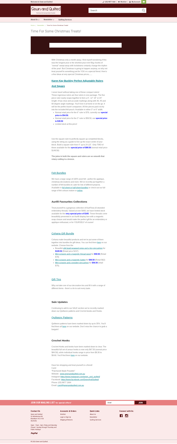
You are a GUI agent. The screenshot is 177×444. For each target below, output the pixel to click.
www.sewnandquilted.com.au (72, 374)
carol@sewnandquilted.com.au (70, 385)
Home (33, 25)
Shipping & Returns (66, 420)
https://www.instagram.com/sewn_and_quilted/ (80, 377)
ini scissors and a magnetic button (71, 260)
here (99, 242)
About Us (34, 19)
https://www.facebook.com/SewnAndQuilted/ (80, 380)
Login (62, 417)
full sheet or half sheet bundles (75, 188)
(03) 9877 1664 (110, 2)
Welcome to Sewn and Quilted (41, 2)
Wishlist (123, 2)
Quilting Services (65, 20)
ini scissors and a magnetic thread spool (74, 254)
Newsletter (48, 19)
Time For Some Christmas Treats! (57, 25)
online (79, 191)
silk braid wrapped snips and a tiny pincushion (83, 248)
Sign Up (68, 417)
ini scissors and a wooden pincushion (73, 263)
